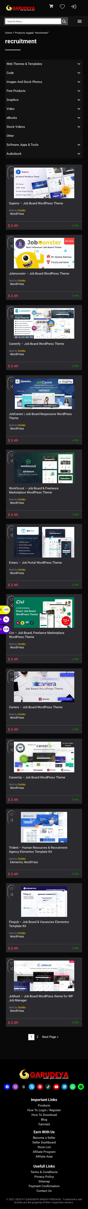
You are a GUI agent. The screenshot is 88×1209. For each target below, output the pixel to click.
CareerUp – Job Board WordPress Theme (37, 777)
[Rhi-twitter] (32, 1087)
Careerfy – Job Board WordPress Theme (36, 344)
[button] (79, 21)
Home (8, 32)
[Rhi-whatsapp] (73, 1087)
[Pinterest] (40, 1087)
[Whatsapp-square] (81, 1087)
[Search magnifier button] (64, 21)
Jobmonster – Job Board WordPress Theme (39, 273)
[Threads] (23, 1087)
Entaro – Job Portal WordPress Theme (35, 562)
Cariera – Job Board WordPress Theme (35, 707)
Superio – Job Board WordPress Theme (36, 203)
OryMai (22, 210)
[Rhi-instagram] (15, 1087)
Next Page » (50, 1037)
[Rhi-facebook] (7, 1087)
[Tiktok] (48, 1087)
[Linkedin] (64, 1087)
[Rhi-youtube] (56, 1087)
